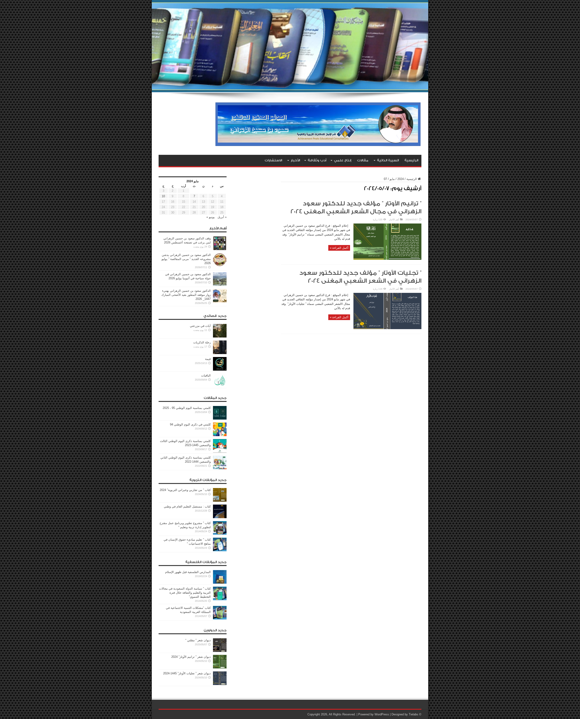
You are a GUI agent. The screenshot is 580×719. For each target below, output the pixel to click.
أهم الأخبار (394, 219)
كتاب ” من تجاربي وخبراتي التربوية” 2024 (185, 490)
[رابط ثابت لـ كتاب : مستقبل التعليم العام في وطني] (220, 517)
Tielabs (413, 714)
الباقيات (206, 375)
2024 (400, 179)
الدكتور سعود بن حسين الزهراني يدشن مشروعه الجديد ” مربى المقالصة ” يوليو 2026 (186, 259)
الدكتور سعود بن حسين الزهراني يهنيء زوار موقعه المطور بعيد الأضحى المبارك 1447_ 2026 (186, 295)
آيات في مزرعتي (200, 326)
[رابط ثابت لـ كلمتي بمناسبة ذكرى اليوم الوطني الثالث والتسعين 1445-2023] (220, 451)
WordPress (382, 714)
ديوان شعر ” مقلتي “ (198, 640)
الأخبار (295, 160)
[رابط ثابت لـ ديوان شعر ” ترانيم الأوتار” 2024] (220, 667)
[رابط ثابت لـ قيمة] (220, 369)
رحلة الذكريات (202, 342)
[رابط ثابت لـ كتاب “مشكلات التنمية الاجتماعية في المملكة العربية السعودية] (220, 618)
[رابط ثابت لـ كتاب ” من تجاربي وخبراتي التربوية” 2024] (220, 500)
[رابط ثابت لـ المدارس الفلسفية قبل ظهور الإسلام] (220, 582)
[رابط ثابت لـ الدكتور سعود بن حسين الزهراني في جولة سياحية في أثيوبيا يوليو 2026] (220, 285)
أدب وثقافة (317, 160)
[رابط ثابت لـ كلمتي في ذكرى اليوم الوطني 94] (220, 435)
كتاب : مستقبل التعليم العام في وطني (187, 506)
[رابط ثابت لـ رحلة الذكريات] (220, 353)
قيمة (208, 359)
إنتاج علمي (342, 160)
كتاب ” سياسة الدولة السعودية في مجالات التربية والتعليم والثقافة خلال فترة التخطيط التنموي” (185, 592)
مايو (392, 179)
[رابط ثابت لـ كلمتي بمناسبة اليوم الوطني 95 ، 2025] (220, 418)
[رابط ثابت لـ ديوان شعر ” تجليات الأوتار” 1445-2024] (220, 684)
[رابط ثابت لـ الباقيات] (220, 386)
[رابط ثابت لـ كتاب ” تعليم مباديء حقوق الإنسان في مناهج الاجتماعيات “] (220, 550)
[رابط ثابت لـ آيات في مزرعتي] (220, 336)
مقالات (362, 160)
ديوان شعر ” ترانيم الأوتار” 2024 (191, 656)
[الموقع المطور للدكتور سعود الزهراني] (318, 143)
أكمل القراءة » (339, 248)
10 (163, 196)
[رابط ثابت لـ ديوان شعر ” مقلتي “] (220, 651)
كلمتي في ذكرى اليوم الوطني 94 (190, 424)
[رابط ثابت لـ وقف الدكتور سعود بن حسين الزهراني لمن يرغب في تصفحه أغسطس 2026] (220, 249)
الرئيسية (411, 160)
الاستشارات (273, 160)
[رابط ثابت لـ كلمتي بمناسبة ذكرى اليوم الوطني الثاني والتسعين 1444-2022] (220, 468)
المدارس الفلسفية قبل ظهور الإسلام (188, 572)
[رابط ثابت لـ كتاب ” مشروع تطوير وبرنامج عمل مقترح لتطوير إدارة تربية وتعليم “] (220, 533)
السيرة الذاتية (388, 160)
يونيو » (210, 217)
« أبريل (222, 217)
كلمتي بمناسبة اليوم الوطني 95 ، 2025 (187, 408)
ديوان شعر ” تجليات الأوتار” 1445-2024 (187, 673)
